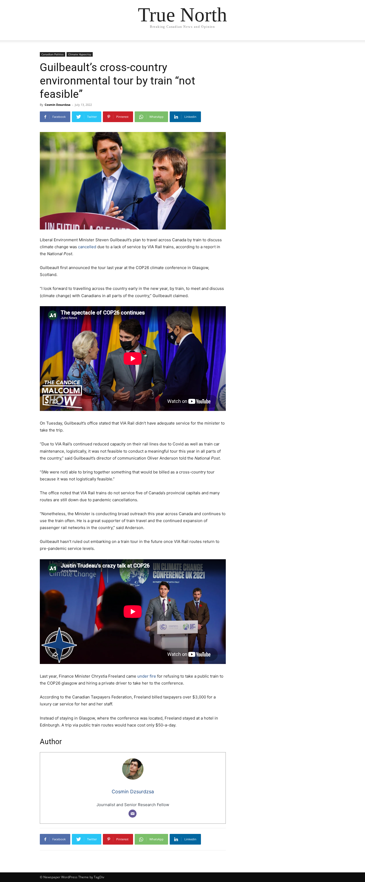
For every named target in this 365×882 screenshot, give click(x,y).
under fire (146, 676)
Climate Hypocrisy (79, 54)
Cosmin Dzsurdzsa (58, 105)
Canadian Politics (52, 54)
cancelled (87, 246)
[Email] (133, 814)
